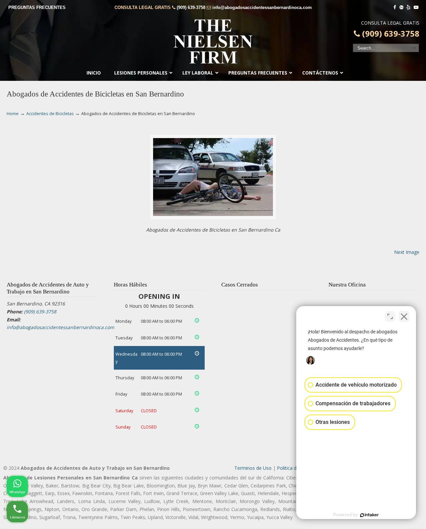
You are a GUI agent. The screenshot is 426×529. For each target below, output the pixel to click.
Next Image (406, 252)
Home (13, 113)
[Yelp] (409, 7)
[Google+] (401, 7)
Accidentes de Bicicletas (50, 113)
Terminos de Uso (253, 468)
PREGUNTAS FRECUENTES (37, 7)
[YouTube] (416, 7)
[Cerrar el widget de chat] (404, 316)
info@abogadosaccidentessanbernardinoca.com (262, 7)
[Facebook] (394, 7)
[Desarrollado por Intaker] (369, 515)
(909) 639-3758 (191, 7)
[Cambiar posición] (390, 316)
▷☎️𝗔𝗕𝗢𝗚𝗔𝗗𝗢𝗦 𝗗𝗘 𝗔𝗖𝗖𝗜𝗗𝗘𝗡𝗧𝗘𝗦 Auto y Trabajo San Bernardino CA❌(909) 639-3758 (213, 42)
